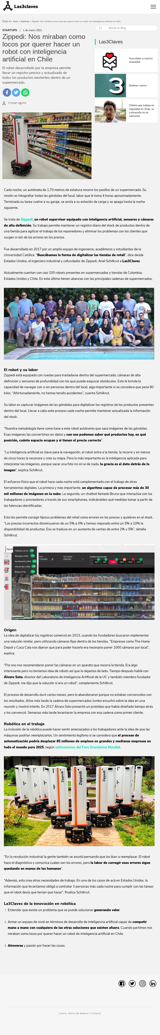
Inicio (15, 21)
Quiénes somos (138, 85)
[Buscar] (100, 29)
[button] (149, 964)
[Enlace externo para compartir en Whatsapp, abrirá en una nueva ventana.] (25, 92)
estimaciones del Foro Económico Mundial (87, 747)
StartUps (25, 21)
